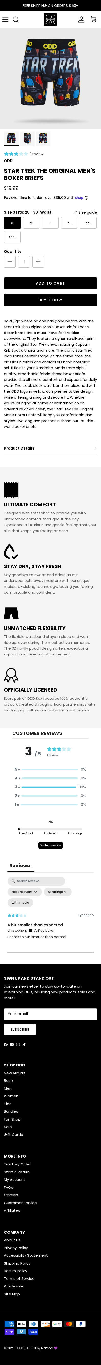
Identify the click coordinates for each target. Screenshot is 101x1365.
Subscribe (19, 1029)
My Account (14, 1179)
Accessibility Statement (26, 1255)
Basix (8, 1080)
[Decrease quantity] (10, 262)
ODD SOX (21, 1348)
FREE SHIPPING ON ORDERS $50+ (50, 5)
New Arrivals (14, 1073)
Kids (7, 1103)
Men (8, 1088)
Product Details (19, 448)
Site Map (12, 1294)
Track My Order (17, 1164)
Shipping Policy (17, 1263)
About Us (12, 1240)
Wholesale (13, 1286)
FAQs (8, 1187)
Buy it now (51, 299)
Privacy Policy (16, 1247)
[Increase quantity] (38, 262)
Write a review (50, 845)
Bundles (11, 1111)
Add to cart (50, 283)
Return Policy (15, 1270)
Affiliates (12, 1210)
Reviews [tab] (20, 865)
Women (11, 1096)
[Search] (16, 19)
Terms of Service (19, 1278)
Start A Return (17, 1172)
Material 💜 (49, 1348)
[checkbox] (20, 902)
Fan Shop (12, 1119)
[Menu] (5, 19)
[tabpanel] (50, 919)
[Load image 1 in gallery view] (50, 78)
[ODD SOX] (50, 19)
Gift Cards (13, 1134)
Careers (11, 1195)
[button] (50, 769)
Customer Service (20, 1202)
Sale (8, 1126)
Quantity (12, 251)
